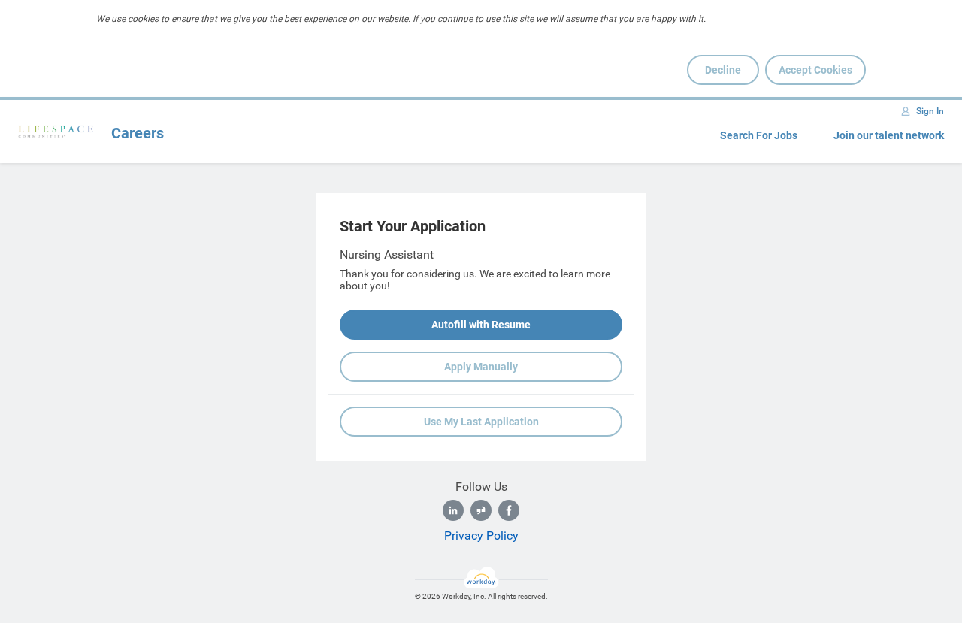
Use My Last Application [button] (481, 422)
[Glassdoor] (481, 510)
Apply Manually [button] (481, 367)
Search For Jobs (758, 135)
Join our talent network (888, 135)
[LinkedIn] (453, 510)
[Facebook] (508, 510)
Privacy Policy (481, 535)
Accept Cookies (815, 70)
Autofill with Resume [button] (481, 325)
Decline (723, 70)
